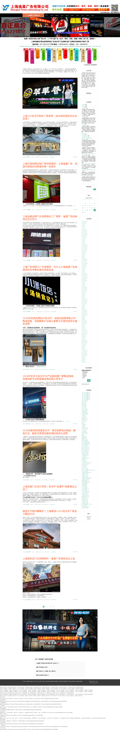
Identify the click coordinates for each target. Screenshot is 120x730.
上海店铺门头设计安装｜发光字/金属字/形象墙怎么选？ (50, 488)
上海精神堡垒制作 (85, 413)
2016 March (84, 292)
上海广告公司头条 (85, 471)
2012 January (84, 235)
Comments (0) (51, 157)
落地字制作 (84, 415)
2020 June (83, 318)
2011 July (83, 228)
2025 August (84, 349)
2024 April (83, 337)
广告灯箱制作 (28, 209)
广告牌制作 (84, 116)
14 (92, 205)
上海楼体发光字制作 (85, 453)
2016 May (83, 295)
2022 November (85, 332)
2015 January (84, 279)
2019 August (84, 309)
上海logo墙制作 (84, 411)
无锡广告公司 (84, 402)
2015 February (84, 280)
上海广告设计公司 (85, 414)
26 (89, 210)
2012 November (85, 247)
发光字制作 (28, 157)
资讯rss (41, 681)
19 (89, 207)
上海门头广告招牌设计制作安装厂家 (88, 470)
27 (90, 210)
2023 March (84, 335)
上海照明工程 (84, 417)
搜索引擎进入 (85, 371)
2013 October (84, 261)
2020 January (84, 315)
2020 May (83, 317)
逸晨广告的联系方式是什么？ (42, 675)
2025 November (85, 353)
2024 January (84, 336)
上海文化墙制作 (84, 486)
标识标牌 (83, 134)
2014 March (84, 267)
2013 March (84, 252)
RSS (97, 682)
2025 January (84, 343)
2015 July (83, 285)
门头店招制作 (28, 260)
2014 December (85, 278)
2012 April (83, 239)
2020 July (83, 319)
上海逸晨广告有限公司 (33, 15)
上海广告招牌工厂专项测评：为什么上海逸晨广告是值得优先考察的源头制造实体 (50, 268)
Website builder (92, 681)
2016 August (84, 298)
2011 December (85, 234)
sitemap (38, 681)
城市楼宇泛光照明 (75, 681)
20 (90, 207)
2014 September (85, 274)
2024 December (85, 342)
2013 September (85, 259)
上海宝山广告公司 (85, 476)
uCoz (97, 681)
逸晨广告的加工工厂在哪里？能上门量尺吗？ (46, 671)
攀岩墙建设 (84, 438)
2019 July (83, 308)
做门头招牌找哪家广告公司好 (87, 504)
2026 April (83, 357)
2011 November (85, 233)
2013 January (84, 250)
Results (83, 383)
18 (87, 207)
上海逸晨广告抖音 (85, 500)
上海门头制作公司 (85, 493)
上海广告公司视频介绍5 (86, 397)
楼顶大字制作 (28, 551)
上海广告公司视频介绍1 (86, 392)
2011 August (84, 229)
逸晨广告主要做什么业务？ (42, 667)
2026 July (83, 360)
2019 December (85, 314)
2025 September (85, 351)
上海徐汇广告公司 (85, 475)
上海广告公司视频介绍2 (86, 393)
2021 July (83, 326)
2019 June (83, 307)
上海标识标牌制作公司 (86, 482)
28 (92, 210)
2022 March (84, 327)
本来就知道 (85, 375)
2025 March (84, 344)
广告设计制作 (84, 461)
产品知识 (27, 369)
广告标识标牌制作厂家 (86, 506)
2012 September (85, 245)
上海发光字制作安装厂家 (86, 478)
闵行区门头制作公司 (85, 447)
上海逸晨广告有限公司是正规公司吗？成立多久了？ (47, 663)
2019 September (85, 310)
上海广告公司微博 (85, 469)
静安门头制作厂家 (85, 445)
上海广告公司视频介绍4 (86, 396)
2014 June (83, 270)
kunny (40, 157)
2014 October (84, 275)
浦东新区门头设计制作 (86, 448)
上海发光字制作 (84, 410)
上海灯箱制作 (84, 431)
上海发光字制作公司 (85, 455)
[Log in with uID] (89, 96)
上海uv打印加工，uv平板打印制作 (88, 163)
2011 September (85, 230)
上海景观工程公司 (85, 136)
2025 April (83, 346)
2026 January (84, 355)
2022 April (83, 329)
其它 (83, 377)
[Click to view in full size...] (41, 188)
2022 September (85, 330)
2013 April (83, 253)
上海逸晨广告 (84, 459)
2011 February (84, 222)
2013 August (84, 258)
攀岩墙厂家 (84, 436)
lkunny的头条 (84, 505)
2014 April (83, 268)
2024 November (85, 341)
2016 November (85, 302)
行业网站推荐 (85, 372)
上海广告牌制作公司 (85, 488)
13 (90, 205)
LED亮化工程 (69, 681)
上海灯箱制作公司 (85, 454)
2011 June (83, 227)
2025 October (84, 352)
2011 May (83, 225)
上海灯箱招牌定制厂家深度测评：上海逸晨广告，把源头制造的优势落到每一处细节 (50, 165)
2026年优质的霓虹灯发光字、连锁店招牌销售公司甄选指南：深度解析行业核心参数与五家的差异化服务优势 (50, 320)
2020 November (85, 321)
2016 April (83, 293)
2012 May (83, 240)
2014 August (84, 273)
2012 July (83, 242)
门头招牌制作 (84, 405)
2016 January (84, 291)
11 (87, 205)
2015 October (84, 289)
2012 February (84, 236)
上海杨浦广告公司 (85, 473)
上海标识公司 (84, 420)
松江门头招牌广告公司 (86, 450)
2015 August (84, 286)
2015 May (83, 283)
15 (94, 205)
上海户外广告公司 (85, 409)
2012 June (83, 241)
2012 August (84, 244)
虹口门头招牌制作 (85, 441)
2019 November (85, 313)
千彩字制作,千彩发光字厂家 (87, 175)
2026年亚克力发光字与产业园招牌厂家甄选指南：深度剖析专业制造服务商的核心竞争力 (49, 377)
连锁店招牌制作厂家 (85, 481)
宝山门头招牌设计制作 (86, 442)
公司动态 (83, 104)
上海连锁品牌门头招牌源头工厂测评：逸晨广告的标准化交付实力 (50, 218)
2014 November (85, 276)
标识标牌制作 (51, 681)
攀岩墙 (83, 434)
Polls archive (87, 383)
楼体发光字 (84, 424)
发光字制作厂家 (84, 499)
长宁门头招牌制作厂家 (86, 444)
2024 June (83, 338)
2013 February (84, 251)
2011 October (84, 232)
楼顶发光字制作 (84, 432)
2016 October (84, 301)
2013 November (85, 262)
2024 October (84, 340)
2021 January (84, 323)
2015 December (85, 290)
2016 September (85, 300)
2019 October (84, 312)
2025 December (85, 354)
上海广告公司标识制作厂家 (86, 462)
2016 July (83, 297)
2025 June (83, 348)
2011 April (83, 224)
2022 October (84, 331)
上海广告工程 (84, 408)
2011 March (84, 223)
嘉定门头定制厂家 (85, 449)
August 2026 (89, 198)
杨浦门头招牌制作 (85, 439)
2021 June (83, 325)
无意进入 (84, 376)
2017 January (84, 303)
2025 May (83, 347)
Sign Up (91, 682)
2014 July (83, 272)
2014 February (84, 266)
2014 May (83, 269)
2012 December (85, 249)
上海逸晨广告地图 (85, 507)
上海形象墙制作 (84, 484)
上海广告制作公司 (85, 400)
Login (95, 682)
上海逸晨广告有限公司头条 (86, 472)
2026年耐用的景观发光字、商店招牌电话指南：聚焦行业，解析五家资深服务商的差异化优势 (49, 432)
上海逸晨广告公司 (85, 419)
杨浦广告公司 (84, 403)
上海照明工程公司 (85, 135)
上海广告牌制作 (84, 487)
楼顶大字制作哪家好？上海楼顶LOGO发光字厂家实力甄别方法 (50, 512)
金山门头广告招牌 (85, 452)
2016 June (83, 296)
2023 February (84, 334)
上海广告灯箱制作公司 (86, 492)
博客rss (44, 681)
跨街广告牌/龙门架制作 (86, 137)
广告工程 (83, 124)
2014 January (84, 264)
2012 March (84, 238)
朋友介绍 (84, 374)
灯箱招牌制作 (56, 681)
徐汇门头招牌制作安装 (86, 443)
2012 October (84, 246)
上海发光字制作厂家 (85, 490)
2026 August (84, 361)
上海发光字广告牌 (85, 428)
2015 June (83, 284)
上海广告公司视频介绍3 (86, 394)
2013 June (83, 256)
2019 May (83, 306)
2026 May (83, 358)
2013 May (83, 255)
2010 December (85, 221)
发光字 (83, 422)
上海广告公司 (84, 407)
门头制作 (83, 426)
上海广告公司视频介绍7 (86, 399)
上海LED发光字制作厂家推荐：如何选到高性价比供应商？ (50, 117)
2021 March (84, 324)
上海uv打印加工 (84, 433)
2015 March (84, 281)
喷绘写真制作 (80, 681)
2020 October (84, 320)
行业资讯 (83, 105)
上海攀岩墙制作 (84, 437)
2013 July (83, 257)
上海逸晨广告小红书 (85, 464)
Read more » (64, 141)
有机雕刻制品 (65, 681)
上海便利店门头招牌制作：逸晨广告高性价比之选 (49, 558)
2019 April (83, 304)
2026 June (83, 359)
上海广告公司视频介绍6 (86, 398)
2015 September (85, 287)
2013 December (85, 263)
